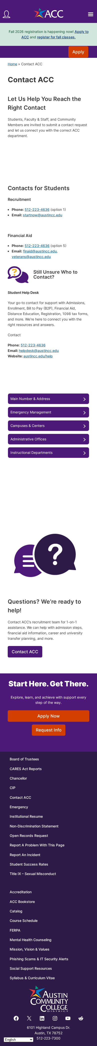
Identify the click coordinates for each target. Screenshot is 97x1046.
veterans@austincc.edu (31, 256)
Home (12, 64)
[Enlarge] (22, 270)
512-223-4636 (37, 209)
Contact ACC (25, 651)
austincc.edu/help (38, 356)
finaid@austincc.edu (40, 251)
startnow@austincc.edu (42, 215)
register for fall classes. (56, 37)
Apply (78, 51)
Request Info (48, 729)
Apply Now (48, 716)
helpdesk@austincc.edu (39, 350)
